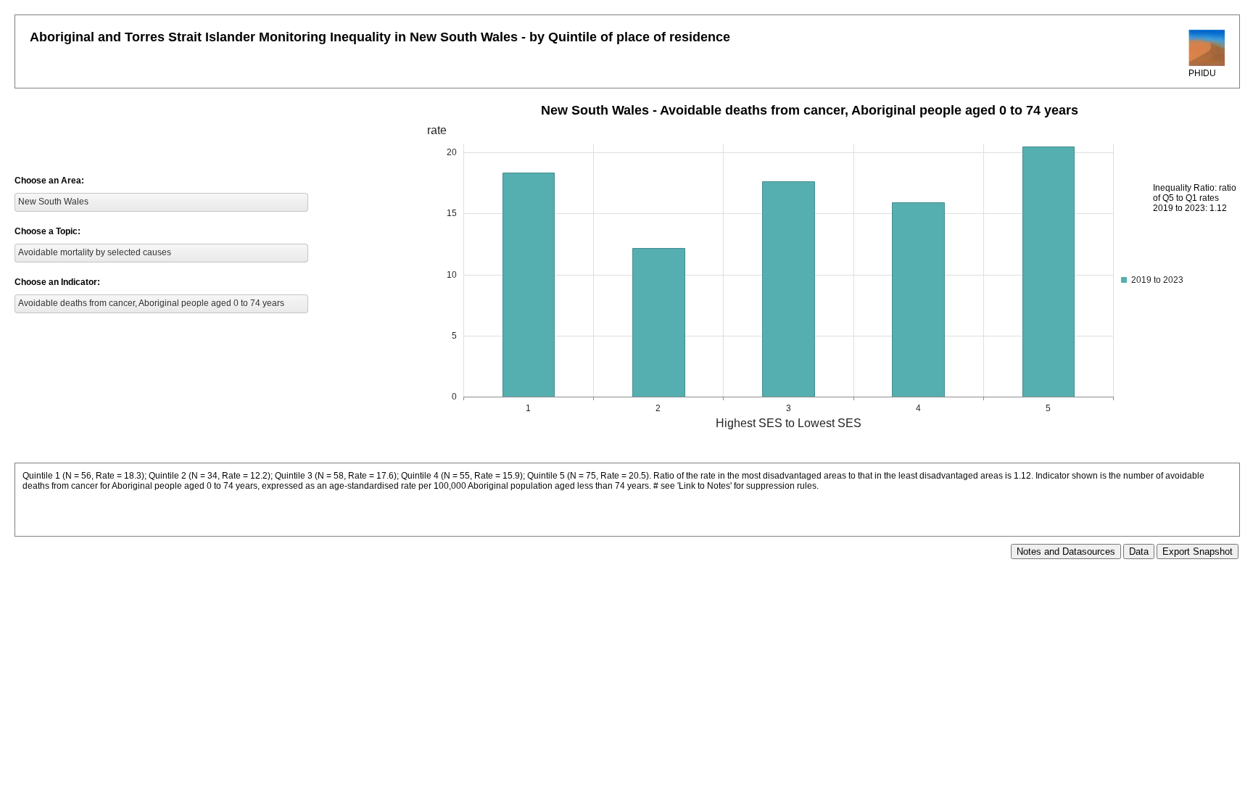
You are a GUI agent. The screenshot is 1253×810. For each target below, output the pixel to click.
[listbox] (161, 202)
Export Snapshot (1197, 551)
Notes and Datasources (1066, 551)
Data (1139, 551)
